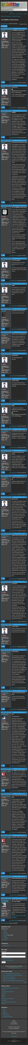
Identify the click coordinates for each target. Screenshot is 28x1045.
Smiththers (4, 334)
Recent (11, 12)
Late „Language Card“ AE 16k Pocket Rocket (12, 975)
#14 (26, 450)
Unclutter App (17, 967)
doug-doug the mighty (4, 901)
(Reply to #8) (17, 332)
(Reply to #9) (16, 353)
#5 (26, 205)
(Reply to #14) (17, 475)
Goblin (3, 995)
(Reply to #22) (17, 769)
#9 (26, 332)
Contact (25, 13)
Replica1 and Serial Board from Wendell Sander (13, 980)
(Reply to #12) (17, 429)
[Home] (10, 7)
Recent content (6, 945)
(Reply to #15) (17, 497)
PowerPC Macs (16, 16)
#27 (26, 898)
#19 (26, 624)
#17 (26, 533)
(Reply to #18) (17, 624)
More (25, 982)
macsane (4, 113)
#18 (26, 581)
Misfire (5, 935)
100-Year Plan (19, 13)
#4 (26, 140)
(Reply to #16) (17, 533)
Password (4, 954)
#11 (26, 378)
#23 (26, 769)
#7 (26, 283)
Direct (9, 967)
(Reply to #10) (16, 378)
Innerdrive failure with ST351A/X (9, 1002)
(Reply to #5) (16, 258)
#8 (26, 308)
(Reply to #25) (16, 876)
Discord (6, 933)
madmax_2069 (6, 771)
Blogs (4, 1009)
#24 (26, 793)
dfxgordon (4, 989)
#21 (26, 691)
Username (4, 951)
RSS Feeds (5, 1013)
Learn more (4, 939)
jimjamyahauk (5, 652)
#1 (26, 28)
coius (3, 30)
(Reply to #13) (17, 450)
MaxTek (3, 207)
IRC (5, 930)
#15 (26, 475)
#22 (26, 712)
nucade (3, 996)
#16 (26, 497)
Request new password (8, 960)
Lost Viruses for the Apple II (9, 978)
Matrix (5, 931)
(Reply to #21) (16, 712)
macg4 (3, 311)
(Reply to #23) (16, 793)
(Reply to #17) (17, 581)
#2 (26, 85)
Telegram (6, 938)
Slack (5, 936)
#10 (26, 353)
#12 (26, 404)
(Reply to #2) (16, 110)
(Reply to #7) (17, 308)
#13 (26, 429)
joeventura (4, 1000)
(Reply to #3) (16, 140)
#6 (26, 258)
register (7, 23)
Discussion (8, 16)
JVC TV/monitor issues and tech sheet (11, 973)
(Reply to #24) (16, 835)
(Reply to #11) (17, 404)
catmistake (4, 714)
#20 (26, 649)
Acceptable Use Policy (7, 1016)
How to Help (14, 1036)
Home (2, 12)
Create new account (7, 958)
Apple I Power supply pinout (9, 977)
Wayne (3, 1003)
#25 (26, 835)
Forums (6, 12)
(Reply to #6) (16, 283)
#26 (26, 876)
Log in (2, 23)
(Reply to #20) (16, 691)
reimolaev (4, 993)
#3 (26, 110)
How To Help (12, 13)
